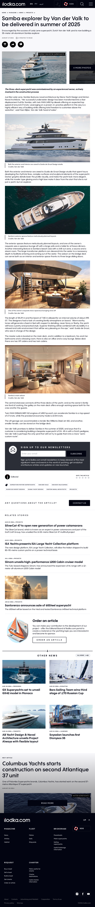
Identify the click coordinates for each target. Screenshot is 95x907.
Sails (30, 839)
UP (84, 820)
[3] (82, 477)
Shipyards (32, 842)
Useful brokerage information (60, 848)
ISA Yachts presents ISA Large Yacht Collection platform (42, 543)
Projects (29, 12)
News (21, 12)
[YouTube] (88, 894)
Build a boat (8, 876)
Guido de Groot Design (15, 489)
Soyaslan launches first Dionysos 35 (64, 736)
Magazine (13, 12)
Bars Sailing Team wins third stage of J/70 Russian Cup (68, 691)
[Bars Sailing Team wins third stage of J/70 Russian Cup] (71, 672)
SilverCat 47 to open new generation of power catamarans (43, 525)
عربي (41, 4)
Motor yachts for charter (34, 870)
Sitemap (20, 903)
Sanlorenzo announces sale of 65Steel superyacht (38, 605)
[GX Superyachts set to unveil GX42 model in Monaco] (24, 672)
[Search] (82, 4)
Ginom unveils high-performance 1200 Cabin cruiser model (44, 562)
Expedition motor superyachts (51, 54)
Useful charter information (34, 881)
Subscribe (76, 453)
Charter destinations (33, 875)
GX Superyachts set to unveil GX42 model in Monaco (21, 691)
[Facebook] (82, 894)
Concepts (17, 731)
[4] (85, 477)
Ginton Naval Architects (56, 489)
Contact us (79, 503)
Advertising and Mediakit (29, 899)
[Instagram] (77, 894)
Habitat (7, 842)
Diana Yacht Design (35, 489)
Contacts (14, 899)
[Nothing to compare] (57, 4)
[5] (88, 477)
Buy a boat (8, 869)
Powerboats (58, 835)
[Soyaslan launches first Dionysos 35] (71, 716)
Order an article (9, 883)
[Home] (13, 4)
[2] (79, 477)
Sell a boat (8, 872)
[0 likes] (21, 44)
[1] (76, 477)
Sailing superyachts (58, 843)
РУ (36, 4)
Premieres (17, 686)
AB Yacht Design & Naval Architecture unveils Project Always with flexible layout (20, 738)
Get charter (8, 879)
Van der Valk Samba (59, 485)
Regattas (64, 686)
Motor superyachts (60, 839)
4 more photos (82, 67)
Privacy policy (9, 903)
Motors (31, 835)
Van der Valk (43, 485)
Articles (6, 839)
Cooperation (45, 899)
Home (4, 12)
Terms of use (57, 899)
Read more (47, 803)
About (6, 899)
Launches (64, 731)
